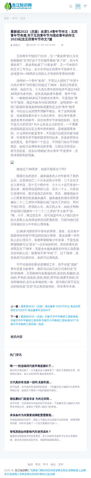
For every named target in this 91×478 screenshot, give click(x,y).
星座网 (57, 470)
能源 (75, 470)
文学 (60, 464)
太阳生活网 (67, 470)
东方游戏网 (10, 474)
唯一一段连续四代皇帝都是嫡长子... (32, 365)
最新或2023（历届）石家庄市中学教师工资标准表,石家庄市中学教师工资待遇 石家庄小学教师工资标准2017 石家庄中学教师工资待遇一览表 (45, 320)
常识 (37, 464)
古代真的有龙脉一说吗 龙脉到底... (31, 382)
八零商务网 (23, 474)
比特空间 (48, 470)
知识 (30, 464)
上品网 (82, 470)
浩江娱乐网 (48, 474)
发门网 (39, 470)
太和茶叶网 (36, 474)
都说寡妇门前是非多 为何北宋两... (31, 398)
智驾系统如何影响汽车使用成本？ (30, 431)
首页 (6, 18)
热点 (53, 464)
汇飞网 (31, 470)
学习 (14, 18)
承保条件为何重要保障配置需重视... (32, 415)
